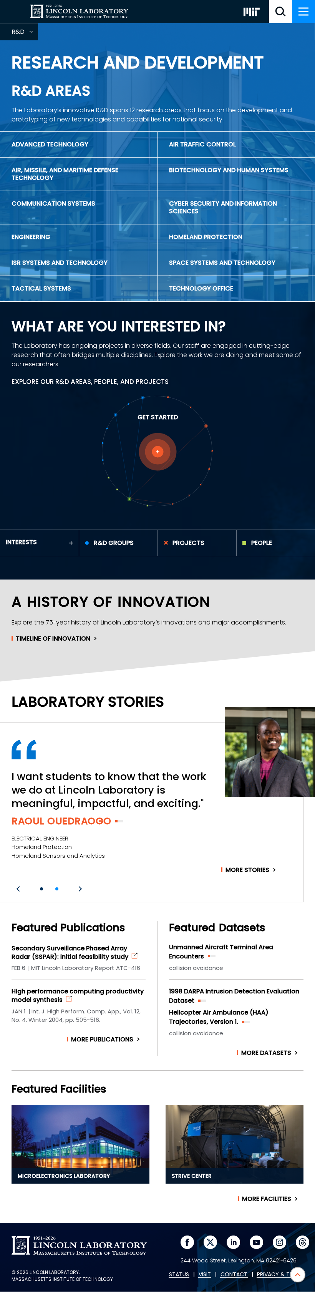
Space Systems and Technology (222, 262)
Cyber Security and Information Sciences (223, 207)
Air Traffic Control (202, 144)
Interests (21, 542)
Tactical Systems (41, 288)
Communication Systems (53, 203)
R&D (25, 33)
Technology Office (201, 288)
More (247, 870)
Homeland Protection (205, 236)
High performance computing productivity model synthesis (78, 995)
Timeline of (53, 639)
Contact (233, 1275)
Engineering (31, 236)
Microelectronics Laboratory (64, 1176)
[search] (280, 11)
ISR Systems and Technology (60, 262)
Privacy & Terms (280, 1275)
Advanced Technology (50, 144)
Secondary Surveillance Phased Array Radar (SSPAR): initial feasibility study (70, 952)
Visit (205, 1275)
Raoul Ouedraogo (61, 821)
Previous (19, 889)
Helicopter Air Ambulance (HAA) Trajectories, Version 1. (219, 1017)
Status (179, 1275)
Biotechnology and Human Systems (228, 170)
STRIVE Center (192, 1176)
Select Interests (157, 451)
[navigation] (303, 11)
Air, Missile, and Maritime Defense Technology (65, 174)
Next (79, 889)
